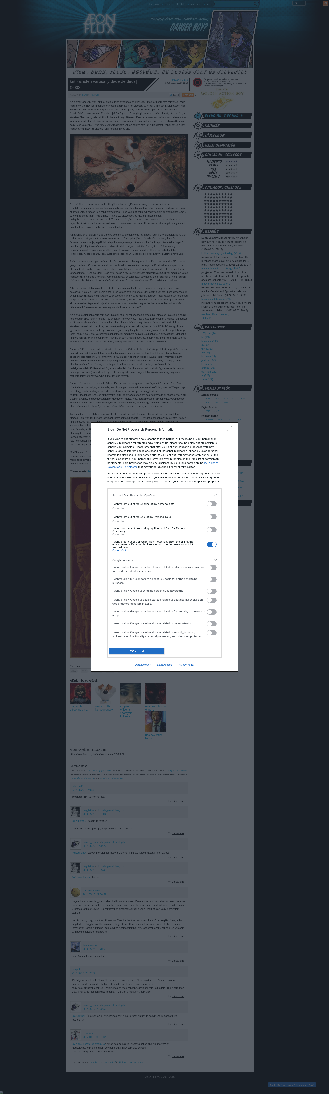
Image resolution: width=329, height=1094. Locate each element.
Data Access (164, 664)
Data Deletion (143, 664)
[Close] (230, 429)
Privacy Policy (186, 664)
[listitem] (164, 495)
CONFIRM (137, 651)
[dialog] (164, 547)
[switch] (212, 503)
